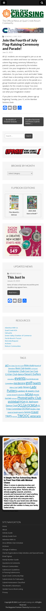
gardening (19, 383)
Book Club (20, 368)
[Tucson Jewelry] (23, 241)
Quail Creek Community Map (13, 576)
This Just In (16, 277)
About (4, 529)
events (20, 378)
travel (34, 412)
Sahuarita (8, 333)
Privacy (5, 592)
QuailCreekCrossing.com (25, 602)
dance (21, 374)
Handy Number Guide (10, 560)
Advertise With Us (11, 328)
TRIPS (8, 416)
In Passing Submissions (11, 572)
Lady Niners (24, 387)
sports (21, 412)
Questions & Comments (11, 563)
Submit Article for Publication (13, 579)
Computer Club (16, 371)
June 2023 (17, 36)
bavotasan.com (34, 607)
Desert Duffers (32, 374)
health (37, 383)
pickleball (14, 401)
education (10, 379)
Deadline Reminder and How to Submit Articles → (32, 122)
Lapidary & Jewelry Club (28, 391)
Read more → (13, 292)
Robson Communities (13, 346)
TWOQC (23, 415)
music (36, 394)
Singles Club (35, 409)
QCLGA (22, 405)
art (7, 365)
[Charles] (23, 30)
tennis (27, 412)
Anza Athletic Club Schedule (12, 543)
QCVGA (26, 408)
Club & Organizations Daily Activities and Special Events (23, 553)
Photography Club (29, 398)
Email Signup (7, 556)
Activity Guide (7, 533)
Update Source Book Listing (12, 589)
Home (4, 526)
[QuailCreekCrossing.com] (23, 12)
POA (22, 401)
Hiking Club (13, 387)
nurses (8, 398)
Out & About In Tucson (13, 338)
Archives (8, 343)
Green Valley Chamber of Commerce (18, 336)
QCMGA (32, 405)
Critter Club (11, 374)
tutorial (14, 416)
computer (34, 368)
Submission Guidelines (11, 570)
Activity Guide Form (9, 536)
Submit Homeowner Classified (13, 582)
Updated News (15, 273)
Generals (8, 36)
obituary (14, 398)
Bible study (29, 365)
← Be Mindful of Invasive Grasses (10, 121)
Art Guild (21, 366)
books (28, 368)
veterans (35, 416)
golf (29, 382)
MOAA (29, 394)
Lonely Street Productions (16, 395)
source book (13, 412)
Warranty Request (11, 341)
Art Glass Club (13, 366)
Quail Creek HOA (11, 330)
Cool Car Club (31, 371)
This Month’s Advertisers (11, 586)
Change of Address (9, 549)
